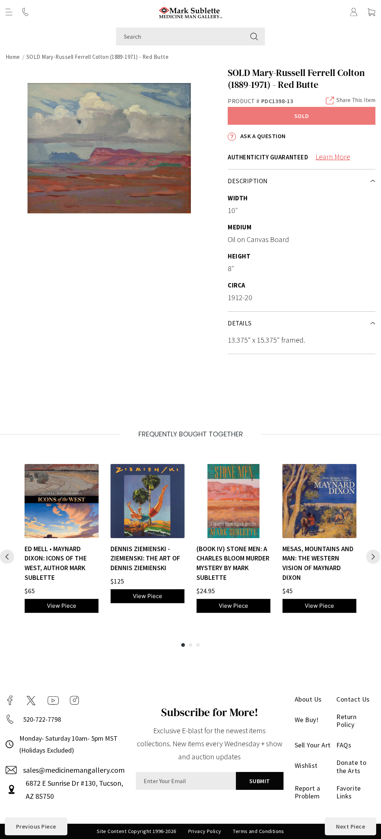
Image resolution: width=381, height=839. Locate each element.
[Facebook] (10, 700)
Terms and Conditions (258, 831)
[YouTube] (53, 700)
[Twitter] (31, 700)
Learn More (333, 156)
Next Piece (350, 826)
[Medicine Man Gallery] (190, 11)
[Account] (354, 12)
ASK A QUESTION (262, 136)
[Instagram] (74, 700)
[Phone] (25, 12)
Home (13, 56)
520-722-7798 (42, 719)
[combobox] (180, 36)
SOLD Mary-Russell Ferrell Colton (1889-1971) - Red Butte (97, 56)
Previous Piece (36, 826)
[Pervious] (7, 557)
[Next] (373, 557)
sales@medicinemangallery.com (74, 770)
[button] (9, 12)
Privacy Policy (204, 831)
